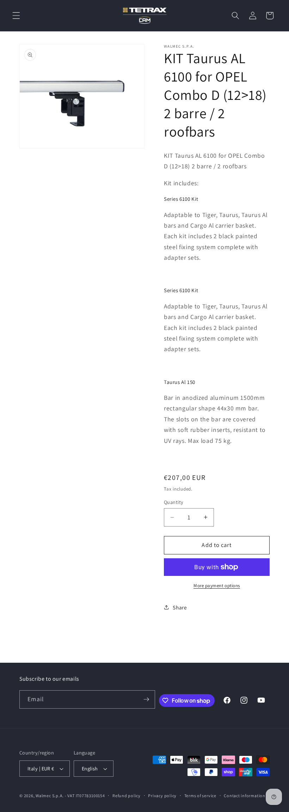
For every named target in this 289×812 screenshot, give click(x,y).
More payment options (216, 586)
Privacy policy (162, 795)
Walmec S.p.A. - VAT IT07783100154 (70, 795)
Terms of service (200, 795)
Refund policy (126, 795)
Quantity (174, 502)
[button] (16, 15)
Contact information (244, 795)
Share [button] (180, 607)
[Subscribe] (146, 699)
